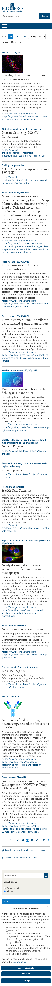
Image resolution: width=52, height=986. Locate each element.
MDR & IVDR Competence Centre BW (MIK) (26, 171)
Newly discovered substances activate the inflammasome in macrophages (21, 569)
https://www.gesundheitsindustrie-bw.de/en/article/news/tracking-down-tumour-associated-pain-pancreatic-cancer (25, 116)
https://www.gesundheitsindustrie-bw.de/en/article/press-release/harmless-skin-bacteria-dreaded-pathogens (25, 303)
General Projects (12, 447)
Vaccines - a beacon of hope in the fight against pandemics (24, 391)
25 (11, 37)
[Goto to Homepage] (13, 7)
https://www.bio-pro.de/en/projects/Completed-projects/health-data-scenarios (26, 528)
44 (23, 840)
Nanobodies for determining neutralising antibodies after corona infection (25, 724)
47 (37, 840)
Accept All (26, 973)
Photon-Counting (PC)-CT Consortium (20, 135)
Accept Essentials (26, 968)
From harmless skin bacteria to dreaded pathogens (22, 267)
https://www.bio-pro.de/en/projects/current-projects (24, 476)
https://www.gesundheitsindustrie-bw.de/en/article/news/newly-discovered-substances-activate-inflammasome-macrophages (22, 611)
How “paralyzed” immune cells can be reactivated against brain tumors (25, 322)
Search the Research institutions (21, 857)
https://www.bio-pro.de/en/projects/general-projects (24, 452)
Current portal (12, 888)
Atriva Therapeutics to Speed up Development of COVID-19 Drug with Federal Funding (24, 785)
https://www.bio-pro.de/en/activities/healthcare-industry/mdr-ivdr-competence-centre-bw (25, 180)
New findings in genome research (23, 629)
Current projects (12, 470)
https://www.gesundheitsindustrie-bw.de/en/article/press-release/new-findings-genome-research (25, 654)
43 (18, 840)
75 (25, 37)
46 (32, 840)
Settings (26, 980)
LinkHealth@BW (14, 671)
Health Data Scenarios (16, 491)
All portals (10, 891)
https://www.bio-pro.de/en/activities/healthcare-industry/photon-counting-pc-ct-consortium (23, 152)
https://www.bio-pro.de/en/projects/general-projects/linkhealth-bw (24, 685)
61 (44, 840)
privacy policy (19, 961)
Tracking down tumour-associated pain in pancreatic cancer (24, 77)
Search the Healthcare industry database (25, 850)
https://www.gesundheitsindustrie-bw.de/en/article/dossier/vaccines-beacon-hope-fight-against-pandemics (26, 427)
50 (18, 37)
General (6, 901)
